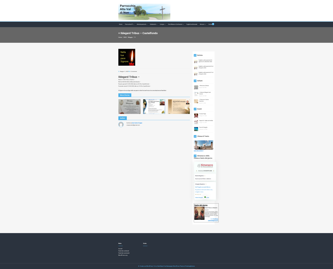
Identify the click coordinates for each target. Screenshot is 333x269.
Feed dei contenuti (123, 251)
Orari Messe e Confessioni (175, 24)
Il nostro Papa (202, 113)
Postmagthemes (190, 266)
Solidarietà (153, 24)
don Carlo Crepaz (137, 123)
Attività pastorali (141, 24)
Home (120, 24)
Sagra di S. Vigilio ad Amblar (206, 120)
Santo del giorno (205, 177)
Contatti (210, 24)
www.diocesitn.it (198, 150)
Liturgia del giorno (205, 191)
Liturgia (162, 24)
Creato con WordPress (146, 266)
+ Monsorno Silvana (204, 85)
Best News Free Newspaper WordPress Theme (170, 266)
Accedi (120, 248)
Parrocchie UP (129, 24)
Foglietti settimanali (191, 24)
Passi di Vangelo (203, 127)
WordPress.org (122, 255)
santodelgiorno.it (213, 220)
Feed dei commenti (123, 253)
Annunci (202, 24)
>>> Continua (214, 219)
